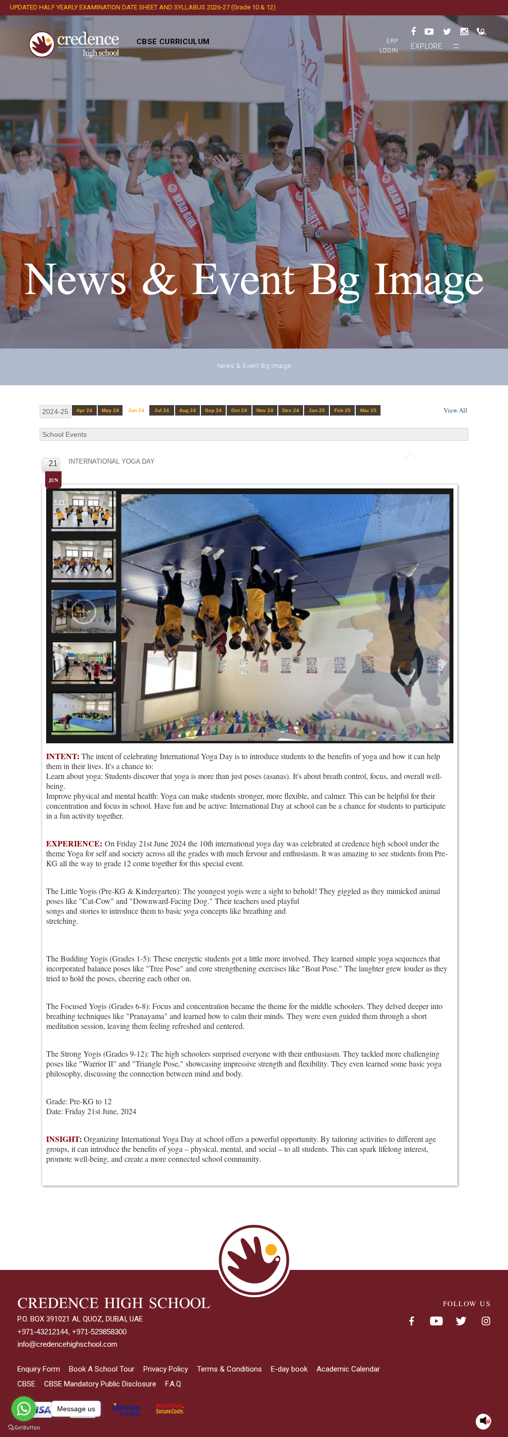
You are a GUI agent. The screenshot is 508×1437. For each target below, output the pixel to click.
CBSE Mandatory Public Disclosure (100, 1383)
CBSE (26, 1383)
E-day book (289, 1369)
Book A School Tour (101, 1369)
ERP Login (389, 46)
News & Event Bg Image (254, 365)
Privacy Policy (165, 1369)
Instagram (486, 1321)
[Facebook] (413, 31)
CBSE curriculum (172, 41)
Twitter (461, 1321)
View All (455, 410)
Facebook (411, 1321)
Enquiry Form (38, 1369)
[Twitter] (447, 31)
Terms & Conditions (229, 1369)
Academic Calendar (348, 1369)
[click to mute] (485, 1421)
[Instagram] (464, 31)
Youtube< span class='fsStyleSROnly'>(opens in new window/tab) (436, 1321)
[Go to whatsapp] (23, 1408)
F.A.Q (173, 1383)
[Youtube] (429, 31)
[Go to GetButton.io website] (24, 1427)
